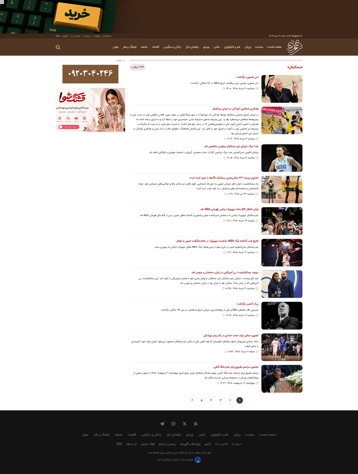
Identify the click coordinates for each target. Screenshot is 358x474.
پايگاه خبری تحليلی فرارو (171, 453)
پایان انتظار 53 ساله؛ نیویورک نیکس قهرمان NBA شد (229, 209)
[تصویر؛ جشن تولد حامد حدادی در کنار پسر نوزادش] (281, 347)
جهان (116, 47)
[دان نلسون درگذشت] (281, 89)
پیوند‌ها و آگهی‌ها (190, 444)
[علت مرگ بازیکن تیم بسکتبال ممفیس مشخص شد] (281, 158)
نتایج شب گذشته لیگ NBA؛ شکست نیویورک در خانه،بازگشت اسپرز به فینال (217, 241)
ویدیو (206, 47)
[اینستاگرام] (173, 423)
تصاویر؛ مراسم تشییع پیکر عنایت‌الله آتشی (235, 367)
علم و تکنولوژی (232, 47)
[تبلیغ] (179, 17)
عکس (217, 47)
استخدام (107, 36)
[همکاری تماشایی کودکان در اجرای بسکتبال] (281, 123)
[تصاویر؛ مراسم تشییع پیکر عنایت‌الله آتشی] (281, 378)
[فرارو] (294, 47)
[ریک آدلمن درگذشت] (281, 315)
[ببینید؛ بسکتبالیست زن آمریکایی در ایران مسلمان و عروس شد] (281, 284)
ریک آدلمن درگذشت (247, 304)
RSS (58, 36)
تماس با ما (75, 36)
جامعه (144, 47)
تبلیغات (97, 36)
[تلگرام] (162, 423)
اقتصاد (156, 47)
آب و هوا (131, 444)
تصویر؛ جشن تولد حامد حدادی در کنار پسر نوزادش (231, 335)
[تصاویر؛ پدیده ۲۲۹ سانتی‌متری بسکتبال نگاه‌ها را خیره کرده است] (281, 189)
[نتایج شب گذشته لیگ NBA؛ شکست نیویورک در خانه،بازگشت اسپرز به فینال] (281, 252)
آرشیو (65, 36)
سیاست (259, 47)
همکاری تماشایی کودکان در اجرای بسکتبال (235, 109)
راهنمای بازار (193, 47)
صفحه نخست (274, 47)
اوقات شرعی (148, 444)
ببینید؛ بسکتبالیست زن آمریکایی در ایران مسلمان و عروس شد (224, 272)
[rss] (196, 423)
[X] (184, 423)
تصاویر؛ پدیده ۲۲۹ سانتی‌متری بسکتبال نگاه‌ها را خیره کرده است (223, 178)
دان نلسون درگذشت (247, 77)
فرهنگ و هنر (130, 47)
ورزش (248, 47)
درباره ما (86, 36)
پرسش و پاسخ (167, 444)
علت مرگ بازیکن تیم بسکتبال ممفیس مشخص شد (231, 146)
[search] (58, 47)
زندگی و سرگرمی (173, 47)
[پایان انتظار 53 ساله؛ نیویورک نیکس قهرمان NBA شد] (281, 221)
